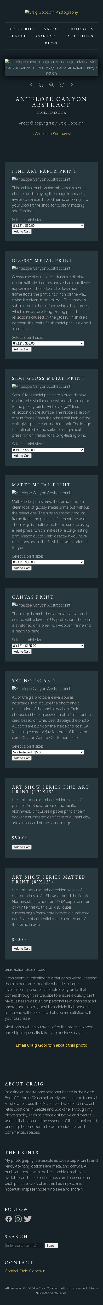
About (52, 28)
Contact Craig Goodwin (25, 1271)
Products (80, 28)
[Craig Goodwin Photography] (51, 12)
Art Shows (80, 36)
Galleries (22, 28)
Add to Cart (22, 231)
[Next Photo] (71, 86)
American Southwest (53, 133)
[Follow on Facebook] (9, 1218)
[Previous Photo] (31, 86)
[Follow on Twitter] (28, 1218)
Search (19, 36)
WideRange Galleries (51, 1293)
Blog (51, 43)
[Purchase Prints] (61, 86)
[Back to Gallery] (41, 86)
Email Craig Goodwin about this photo (51, 1045)
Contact (47, 36)
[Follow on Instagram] (19, 1218)
